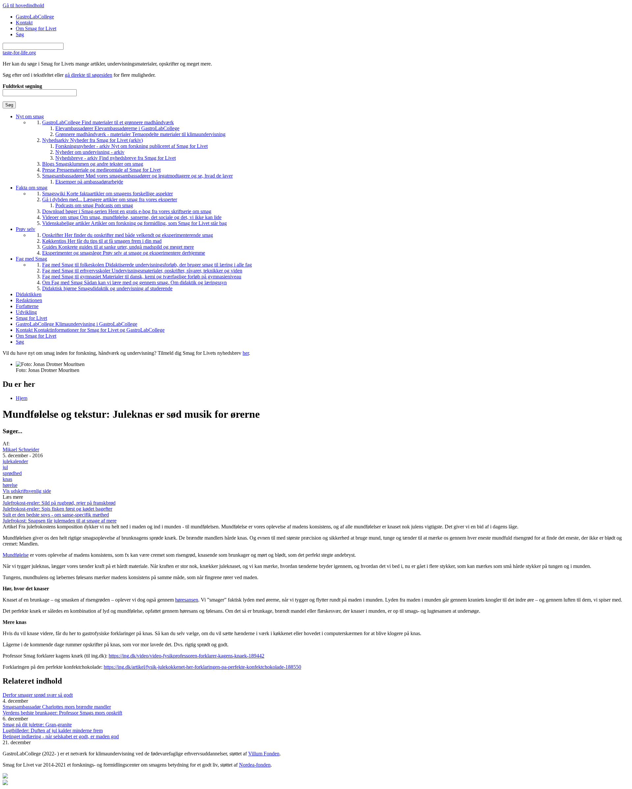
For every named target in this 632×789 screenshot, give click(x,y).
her (246, 353)
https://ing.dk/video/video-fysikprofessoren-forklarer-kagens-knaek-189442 (186, 656)
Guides (118, 247)
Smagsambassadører (137, 176)
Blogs (92, 164)
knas (7, 479)
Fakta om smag (31, 187)
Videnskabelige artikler (134, 223)
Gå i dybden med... (109, 199)
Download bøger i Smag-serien (126, 211)
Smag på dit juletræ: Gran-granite (37, 724)
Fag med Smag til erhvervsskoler (142, 270)
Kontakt (24, 22)
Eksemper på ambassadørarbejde (89, 181)
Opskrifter (127, 235)
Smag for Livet (31, 318)
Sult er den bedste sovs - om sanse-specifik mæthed (56, 515)
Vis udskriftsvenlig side (27, 491)
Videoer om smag (132, 217)
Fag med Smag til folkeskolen (147, 265)
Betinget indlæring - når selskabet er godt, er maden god (61, 736)
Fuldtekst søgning (22, 86)
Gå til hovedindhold (23, 5)
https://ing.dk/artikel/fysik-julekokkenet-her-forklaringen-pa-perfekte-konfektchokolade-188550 (202, 667)
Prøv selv (25, 229)
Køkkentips (102, 241)
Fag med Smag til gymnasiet (141, 276)
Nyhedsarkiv (92, 140)
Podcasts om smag (94, 205)
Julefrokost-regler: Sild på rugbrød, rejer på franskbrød (59, 503)
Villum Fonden (263, 753)
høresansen (186, 600)
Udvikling (26, 312)
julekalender (15, 461)
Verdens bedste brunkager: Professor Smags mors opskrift (62, 713)
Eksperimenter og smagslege (123, 253)
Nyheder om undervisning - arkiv (89, 152)
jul (5, 467)
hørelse (10, 485)
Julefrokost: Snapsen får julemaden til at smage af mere (60, 520)
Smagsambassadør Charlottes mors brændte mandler (57, 707)
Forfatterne (27, 306)
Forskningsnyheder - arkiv (131, 146)
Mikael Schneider (21, 449)
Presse (101, 170)
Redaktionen (29, 300)
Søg (20, 34)
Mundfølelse (16, 555)
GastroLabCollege (35, 16)
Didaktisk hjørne (107, 288)
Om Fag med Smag (134, 282)
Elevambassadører (117, 128)
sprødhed (12, 473)
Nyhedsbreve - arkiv (115, 158)
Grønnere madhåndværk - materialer (140, 134)
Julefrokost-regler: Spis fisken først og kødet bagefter (57, 509)
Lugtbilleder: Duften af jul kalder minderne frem (53, 730)
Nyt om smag (30, 116)
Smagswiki (107, 193)
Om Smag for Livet (36, 28)
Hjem (21, 398)
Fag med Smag (31, 259)
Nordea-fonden (255, 765)
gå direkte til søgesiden (88, 75)
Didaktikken (28, 294)
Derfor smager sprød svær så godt (38, 695)
